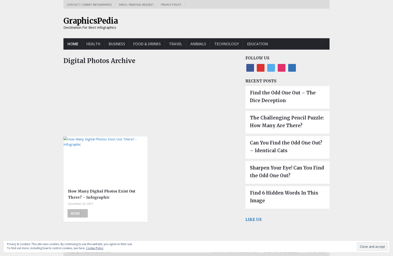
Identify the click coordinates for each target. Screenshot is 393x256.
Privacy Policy (171, 5)
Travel (175, 43)
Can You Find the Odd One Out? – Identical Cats (286, 146)
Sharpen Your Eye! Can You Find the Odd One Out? (287, 171)
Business (117, 43)
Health (93, 43)
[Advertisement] (151, 103)
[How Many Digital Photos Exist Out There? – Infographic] (105, 161)
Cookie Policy (94, 248)
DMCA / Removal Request (136, 5)
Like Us (253, 219)
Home (73, 43)
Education (257, 43)
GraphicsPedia (90, 21)
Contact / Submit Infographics (89, 5)
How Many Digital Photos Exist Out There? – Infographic (101, 194)
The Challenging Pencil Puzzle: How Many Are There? (287, 121)
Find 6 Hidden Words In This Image (284, 196)
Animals (198, 43)
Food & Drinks (147, 43)
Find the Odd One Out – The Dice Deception (283, 96)
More (75, 213)
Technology (226, 43)
